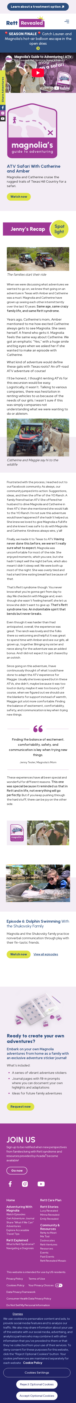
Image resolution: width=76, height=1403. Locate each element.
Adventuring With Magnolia (19, 1208)
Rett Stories (49, 1207)
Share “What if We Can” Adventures (20, 1224)
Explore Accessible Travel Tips (17, 1231)
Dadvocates (47, 1240)
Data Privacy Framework (20, 1292)
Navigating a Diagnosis (20, 1248)
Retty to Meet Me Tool (48, 1234)
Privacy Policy (14, 1278)
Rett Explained (17, 1240)
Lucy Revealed (49, 1210)
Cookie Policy (32, 1363)
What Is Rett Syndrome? (20, 1244)
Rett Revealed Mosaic (53, 1260)
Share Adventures (2, 89)
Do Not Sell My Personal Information (28, 1305)
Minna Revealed (49, 1214)
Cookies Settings (37, 1372)
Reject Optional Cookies (37, 1384)
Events (44, 1252)
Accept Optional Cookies (37, 1396)
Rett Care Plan (50, 1200)
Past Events (47, 1256)
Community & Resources (50, 1227)
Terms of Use (36, 1278)
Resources (46, 1248)
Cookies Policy (15, 1285)
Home (10, 1200)
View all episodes (46, 954)
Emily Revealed (49, 1218)
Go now (17, 1171)
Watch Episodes (15, 1214)
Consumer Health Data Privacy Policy (28, 1298)
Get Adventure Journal (20, 1218)
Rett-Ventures (48, 1244)
